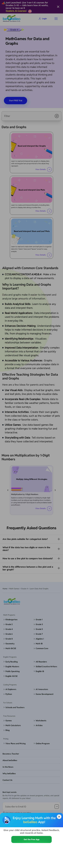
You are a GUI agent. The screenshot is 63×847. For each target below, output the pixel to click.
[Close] (59, 816)
